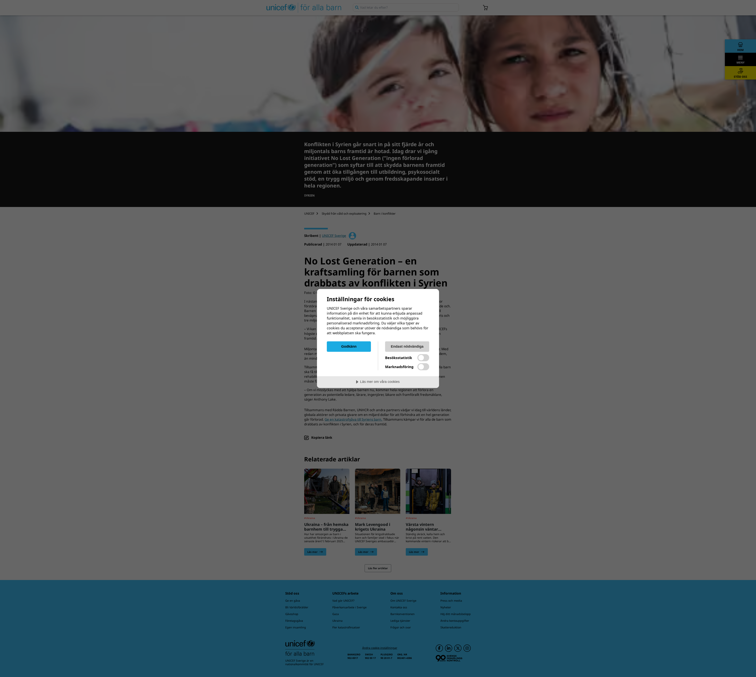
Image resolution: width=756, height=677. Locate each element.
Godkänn (349, 346)
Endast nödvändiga (407, 346)
